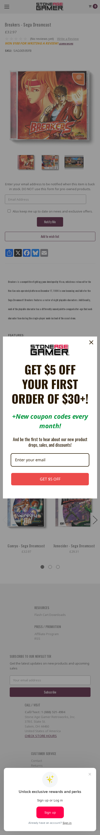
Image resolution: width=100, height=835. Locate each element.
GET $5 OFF (50, 479)
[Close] (91, 342)
